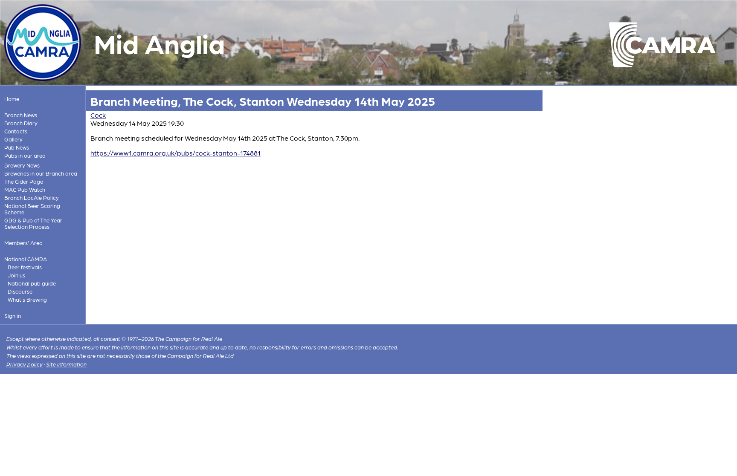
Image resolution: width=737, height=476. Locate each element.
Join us (16, 275)
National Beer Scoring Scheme (32, 208)
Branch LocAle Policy (31, 197)
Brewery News (22, 165)
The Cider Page (23, 181)
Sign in (12, 315)
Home (11, 98)
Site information (66, 364)
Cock (98, 115)
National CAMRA (25, 259)
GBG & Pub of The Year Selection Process (33, 223)
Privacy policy (24, 364)
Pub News (16, 147)
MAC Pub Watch (24, 189)
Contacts (15, 131)
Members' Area (23, 242)
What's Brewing (27, 299)
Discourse (20, 291)
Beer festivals (25, 267)
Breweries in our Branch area (40, 173)
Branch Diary (21, 123)
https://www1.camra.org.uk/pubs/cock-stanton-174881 (175, 153)
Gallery (13, 139)
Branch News (20, 115)
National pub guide (32, 283)
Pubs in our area (25, 155)
